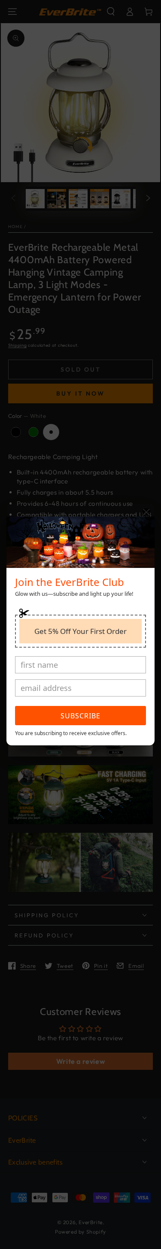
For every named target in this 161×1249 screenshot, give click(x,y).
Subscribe (80, 716)
